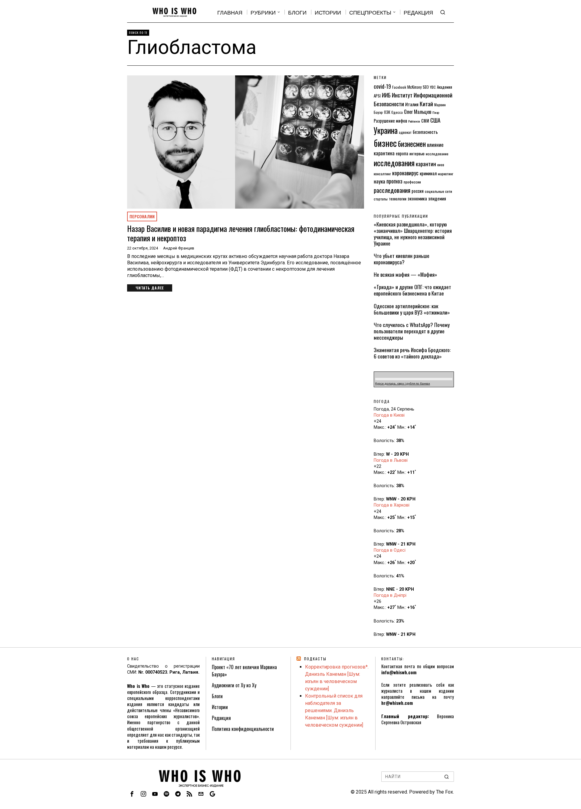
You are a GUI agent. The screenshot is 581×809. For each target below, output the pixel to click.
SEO (426, 87)
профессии (412, 182)
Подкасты (315, 658)
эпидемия (437, 198)
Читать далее (150, 287)
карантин (426, 164)
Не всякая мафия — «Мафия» (405, 274)
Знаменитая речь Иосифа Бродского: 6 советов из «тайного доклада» (412, 353)
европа (402, 153)
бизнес (385, 142)
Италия (412, 104)
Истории (220, 707)
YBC (433, 87)
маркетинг (445, 174)
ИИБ (386, 95)
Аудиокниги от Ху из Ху (234, 685)
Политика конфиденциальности (243, 728)
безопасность (425, 131)
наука (379, 181)
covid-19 (382, 86)
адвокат (405, 132)
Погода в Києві (389, 415)
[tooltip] (132, 794)
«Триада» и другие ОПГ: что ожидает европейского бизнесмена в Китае (412, 290)
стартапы (381, 198)
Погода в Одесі (389, 550)
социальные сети (438, 191)
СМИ (425, 120)
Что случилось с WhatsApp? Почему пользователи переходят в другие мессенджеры (412, 331)
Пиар (435, 112)
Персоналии (142, 216)
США (435, 120)
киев (440, 164)
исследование (437, 154)
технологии (397, 199)
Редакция (221, 717)
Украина (386, 130)
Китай (426, 103)
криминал (428, 173)
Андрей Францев (178, 248)
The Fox (444, 792)
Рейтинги (414, 121)
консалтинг (382, 174)
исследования (394, 162)
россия (418, 191)
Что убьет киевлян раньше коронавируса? (401, 259)
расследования (392, 190)
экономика (417, 198)
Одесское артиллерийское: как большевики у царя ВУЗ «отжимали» (412, 309)
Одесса (397, 112)
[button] (446, 776)
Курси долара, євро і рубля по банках (402, 383)
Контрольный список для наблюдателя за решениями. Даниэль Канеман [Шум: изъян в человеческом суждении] (334, 710)
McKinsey (414, 87)
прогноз (394, 181)
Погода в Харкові (391, 505)
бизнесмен (412, 143)
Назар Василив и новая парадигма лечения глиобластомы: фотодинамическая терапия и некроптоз (240, 233)
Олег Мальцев (417, 111)
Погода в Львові (391, 460)
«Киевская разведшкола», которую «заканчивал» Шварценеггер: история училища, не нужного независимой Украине (413, 233)
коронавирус (405, 173)
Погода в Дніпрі (390, 595)
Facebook (399, 87)
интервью (417, 153)
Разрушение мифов (390, 120)
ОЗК (387, 112)
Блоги (217, 696)
